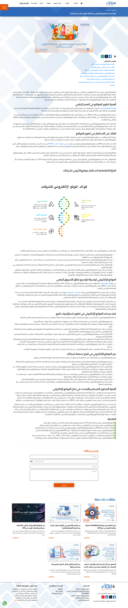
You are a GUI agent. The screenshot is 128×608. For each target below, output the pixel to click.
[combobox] (32, 461)
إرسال (64, 485)
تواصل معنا (34, 3)
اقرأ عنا (16, 600)
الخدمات (76, 3)
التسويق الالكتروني (83, 600)
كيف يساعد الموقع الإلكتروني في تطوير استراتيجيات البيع (97, 76)
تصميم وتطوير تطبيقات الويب (80, 595)
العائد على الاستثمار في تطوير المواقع (103, 67)
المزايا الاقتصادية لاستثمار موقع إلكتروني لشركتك (99, 70)
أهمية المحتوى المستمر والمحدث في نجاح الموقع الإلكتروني (96, 82)
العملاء (67, 3)
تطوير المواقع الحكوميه (82, 598)
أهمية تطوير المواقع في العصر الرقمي (103, 64)
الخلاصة (112, 85)
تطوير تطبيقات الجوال (82, 589)
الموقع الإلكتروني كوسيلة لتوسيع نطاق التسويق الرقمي (97, 73)
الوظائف (60, 589)
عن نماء (41, 3)
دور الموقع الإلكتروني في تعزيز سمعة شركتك (100, 79)
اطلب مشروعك (57, 3)
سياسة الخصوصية (57, 593)
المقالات (48, 3)
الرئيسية (114, 10)
